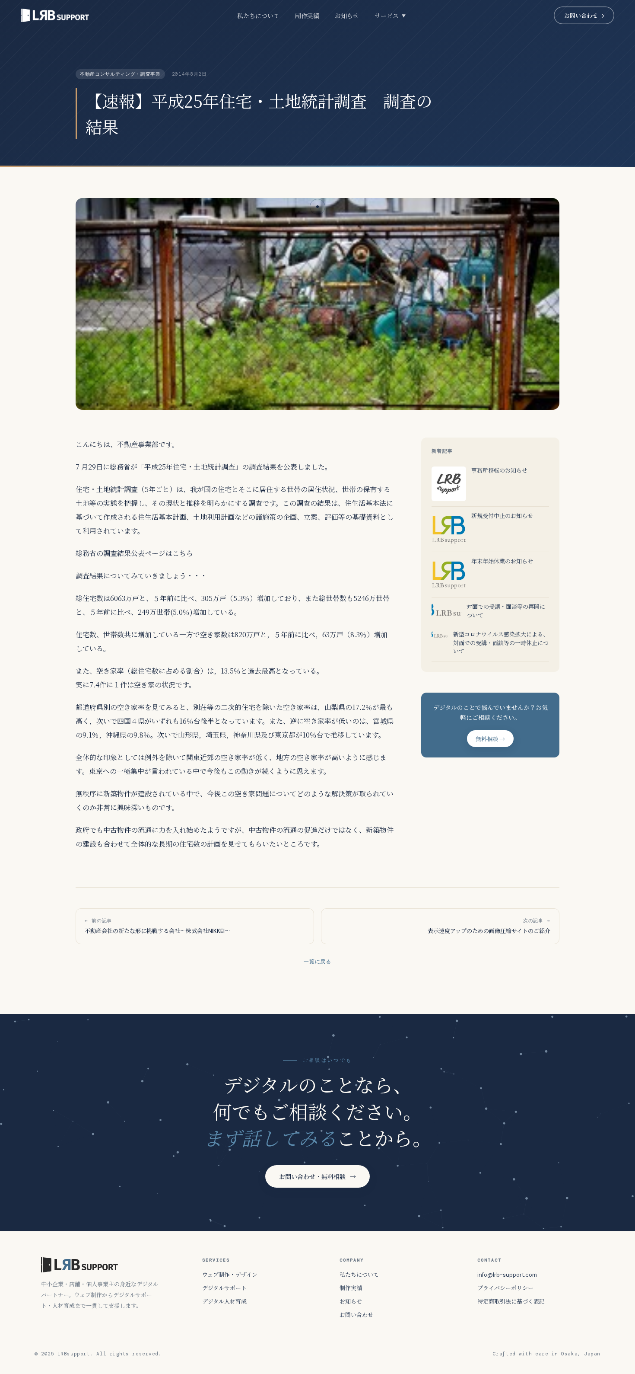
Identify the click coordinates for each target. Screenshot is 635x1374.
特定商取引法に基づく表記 (511, 1301)
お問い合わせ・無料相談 (317, 1177)
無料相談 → (490, 739)
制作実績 (307, 16)
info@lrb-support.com (507, 1274)
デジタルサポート (224, 1288)
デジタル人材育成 (224, 1301)
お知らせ (347, 16)
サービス (390, 16)
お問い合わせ (581, 15)
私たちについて (258, 16)
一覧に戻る (318, 961)
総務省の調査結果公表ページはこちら (134, 553)
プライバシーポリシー (505, 1288)
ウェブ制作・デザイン (229, 1274)
